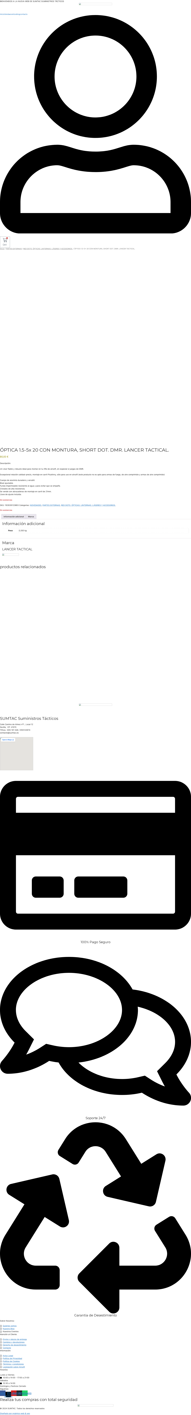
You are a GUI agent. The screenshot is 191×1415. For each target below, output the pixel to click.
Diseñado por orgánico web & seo (15, 1413)
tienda (7, 14)
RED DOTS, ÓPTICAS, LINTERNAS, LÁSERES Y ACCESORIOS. (48, 249)
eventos (13, 14)
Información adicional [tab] (14, 517)
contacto (24, 14)
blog (18, 14)
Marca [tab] (31, 517)
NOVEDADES (35, 505)
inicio (2, 14)
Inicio (2, 249)
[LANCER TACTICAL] (10, 555)
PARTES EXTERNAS (14, 249)
